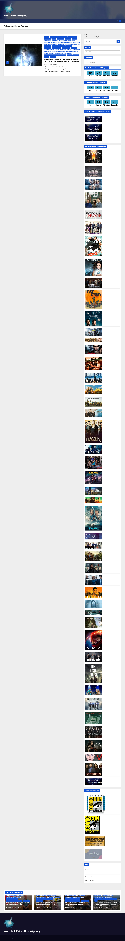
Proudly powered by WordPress (11, 938)
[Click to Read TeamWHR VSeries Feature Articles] (93, 757)
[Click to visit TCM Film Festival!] (93, 853)
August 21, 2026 (12, 907)
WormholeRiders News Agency (15, 16)
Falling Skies (55, 40)
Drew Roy (74, 38)
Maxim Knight (69, 46)
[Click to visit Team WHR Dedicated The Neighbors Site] (93, 690)
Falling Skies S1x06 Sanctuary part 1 (67, 40)
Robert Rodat (55, 51)
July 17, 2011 (48, 64)
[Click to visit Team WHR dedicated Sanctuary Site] (93, 568)
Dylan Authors (47, 40)
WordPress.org (89, 880)
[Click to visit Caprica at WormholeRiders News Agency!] (93, 227)
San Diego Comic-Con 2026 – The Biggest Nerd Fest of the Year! (106, 904)
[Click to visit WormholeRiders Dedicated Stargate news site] (93, 604)
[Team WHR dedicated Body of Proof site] (93, 214)
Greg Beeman (54, 42)
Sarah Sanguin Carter (49, 53)
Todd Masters (63, 55)
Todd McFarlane (98, 899)
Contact (15, 21)
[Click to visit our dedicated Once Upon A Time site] (93, 536)
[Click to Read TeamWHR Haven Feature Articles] (93, 431)
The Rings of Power (99, 897)
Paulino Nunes (76, 49)
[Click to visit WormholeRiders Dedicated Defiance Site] (93, 331)
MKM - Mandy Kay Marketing (53, 897)
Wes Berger (69, 55)
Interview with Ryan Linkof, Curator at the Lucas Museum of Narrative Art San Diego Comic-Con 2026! (17, 905)
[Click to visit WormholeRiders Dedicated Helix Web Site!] (93, 449)
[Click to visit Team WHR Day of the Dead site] (93, 299)
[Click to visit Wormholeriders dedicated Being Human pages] (93, 199)
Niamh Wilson (56, 49)
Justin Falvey (68, 44)
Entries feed (88, 873)
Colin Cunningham (73, 37)
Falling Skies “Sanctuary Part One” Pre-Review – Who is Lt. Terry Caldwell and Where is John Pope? (62, 61)
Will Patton (76, 55)
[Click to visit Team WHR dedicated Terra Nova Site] (93, 622)
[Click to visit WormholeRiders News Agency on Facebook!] (93, 128)
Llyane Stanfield (76, 44)
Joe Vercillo (54, 44)
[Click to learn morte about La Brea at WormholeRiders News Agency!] (93, 490)
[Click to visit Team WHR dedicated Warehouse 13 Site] (93, 769)
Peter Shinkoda (47, 51)
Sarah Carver (75, 51)
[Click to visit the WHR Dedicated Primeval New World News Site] (93, 545)
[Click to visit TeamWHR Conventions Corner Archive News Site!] (93, 781)
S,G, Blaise (38, 899)
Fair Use (35, 21)
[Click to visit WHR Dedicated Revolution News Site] (93, 556)
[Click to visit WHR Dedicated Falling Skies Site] (93, 377)
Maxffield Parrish (10, 895)
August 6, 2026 (41, 907)
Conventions (25, 21)
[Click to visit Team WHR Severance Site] (93, 580)
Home (7, 21)
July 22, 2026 (100, 907)
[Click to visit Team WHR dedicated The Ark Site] (93, 640)
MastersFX (62, 46)
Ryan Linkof (18, 897)
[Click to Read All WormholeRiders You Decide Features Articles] (93, 118)
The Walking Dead (108, 897)
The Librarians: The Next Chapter (72, 899)
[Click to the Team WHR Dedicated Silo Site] (93, 592)
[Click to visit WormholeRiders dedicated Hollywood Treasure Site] (93, 462)
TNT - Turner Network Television (51, 55)
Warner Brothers (85, 900)
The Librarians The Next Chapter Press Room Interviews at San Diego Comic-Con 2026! (75, 905)
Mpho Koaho (73, 47)
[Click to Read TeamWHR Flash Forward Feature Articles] (93, 401)
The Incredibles (98, 895)
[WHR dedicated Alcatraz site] (93, 171)
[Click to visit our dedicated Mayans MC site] (93, 500)
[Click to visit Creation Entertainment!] (95, 841)
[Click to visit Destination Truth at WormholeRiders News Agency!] (93, 340)
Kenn (55, 64)
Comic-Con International (41, 895)
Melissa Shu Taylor (56, 47)
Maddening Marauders (41, 897)
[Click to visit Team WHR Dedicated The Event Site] (93, 657)
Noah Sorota (63, 49)
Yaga (96, 900)
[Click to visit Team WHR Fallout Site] (93, 389)
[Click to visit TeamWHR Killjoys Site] (93, 477)
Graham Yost (47, 42)
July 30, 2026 (70, 907)
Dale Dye (54, 38)
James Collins (76, 42)
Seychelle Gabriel (59, 53)
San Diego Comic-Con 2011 (65, 51)
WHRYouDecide (26, 900)
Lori (20, 907)
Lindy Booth (81, 895)
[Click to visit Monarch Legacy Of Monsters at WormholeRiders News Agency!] (93, 518)
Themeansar (31, 938)
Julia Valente (61, 44)
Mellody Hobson (19, 895)
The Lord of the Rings (107, 895)
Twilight (105, 899)
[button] (117, 21)
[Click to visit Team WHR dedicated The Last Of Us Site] (93, 673)
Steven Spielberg (68, 53)
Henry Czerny (61, 42)
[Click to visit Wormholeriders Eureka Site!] (93, 363)
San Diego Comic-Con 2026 (12, 899)
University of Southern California (14, 900)
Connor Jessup (47, 38)
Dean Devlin (68, 895)
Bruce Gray (46, 37)
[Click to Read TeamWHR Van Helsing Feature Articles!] (93, 745)
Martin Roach (55, 46)
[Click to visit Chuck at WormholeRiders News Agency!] (93, 246)
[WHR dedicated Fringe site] (93, 413)
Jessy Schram (47, 44)
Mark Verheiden (47, 46)
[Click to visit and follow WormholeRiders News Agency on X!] (93, 137)
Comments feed (89, 877)
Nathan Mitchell (48, 49)
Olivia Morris (68, 897)
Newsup (24, 938)
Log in (86, 869)
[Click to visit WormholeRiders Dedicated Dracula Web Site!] (93, 349)
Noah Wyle (69, 49)
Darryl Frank (68, 38)
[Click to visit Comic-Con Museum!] (92, 825)
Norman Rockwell (10, 897)
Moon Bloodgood (66, 47)
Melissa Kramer (47, 47)
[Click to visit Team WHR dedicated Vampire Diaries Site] (93, 731)
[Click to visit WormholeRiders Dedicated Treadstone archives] (93, 718)
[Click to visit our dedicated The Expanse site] (93, 703)
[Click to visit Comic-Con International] (95, 804)
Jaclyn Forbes (68, 42)
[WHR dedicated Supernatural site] (93, 612)
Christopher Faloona (62, 37)
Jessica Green (75, 895)
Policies (44, 21)
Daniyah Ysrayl (60, 38)
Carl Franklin (53, 37)
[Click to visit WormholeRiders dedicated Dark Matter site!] (93, 282)
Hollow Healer (52, 895)
